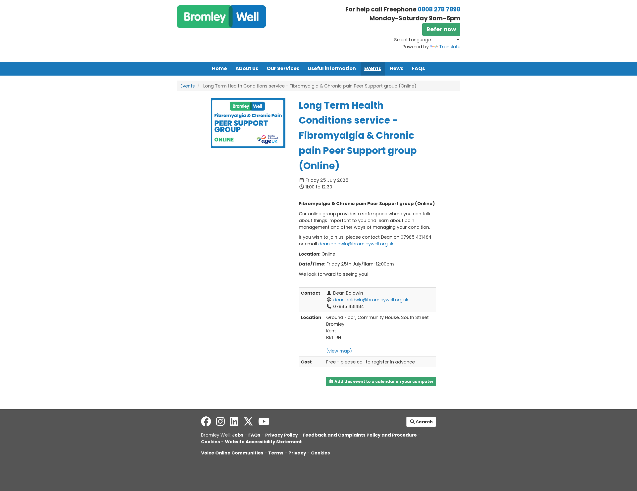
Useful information (332, 68)
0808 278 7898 (439, 9)
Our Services (283, 68)
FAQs (418, 68)
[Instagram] (220, 422)
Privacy (297, 453)
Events (372, 68)
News (396, 68)
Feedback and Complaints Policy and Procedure (360, 435)
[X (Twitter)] (248, 422)
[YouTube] (263, 422)
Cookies (210, 442)
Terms (275, 453)
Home (219, 68)
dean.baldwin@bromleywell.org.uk (370, 300)
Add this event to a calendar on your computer (383, 381)
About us (246, 68)
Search (424, 422)
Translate (449, 47)
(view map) (339, 351)
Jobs (237, 435)
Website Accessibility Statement (263, 442)
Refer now (441, 29)
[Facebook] (206, 422)
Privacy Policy (281, 435)
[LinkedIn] (234, 422)
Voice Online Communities (232, 453)
